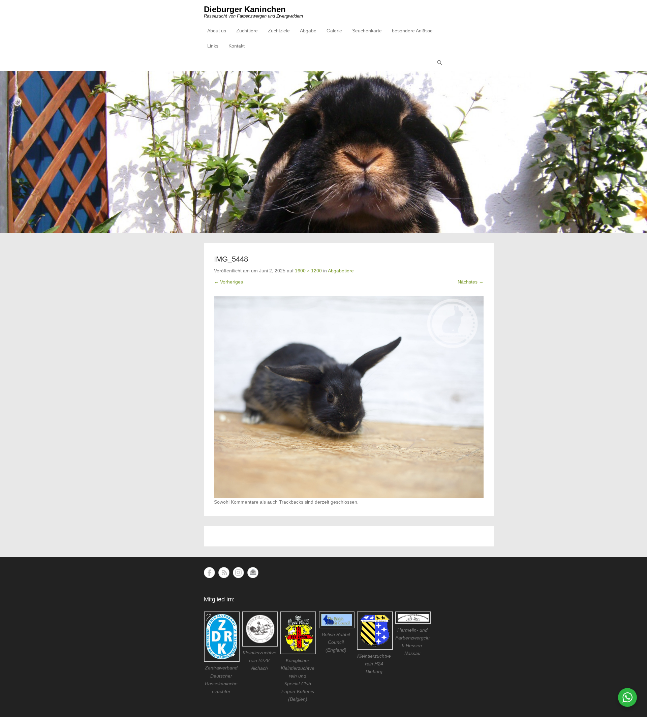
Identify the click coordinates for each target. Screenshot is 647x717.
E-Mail (252, 572)
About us (216, 30)
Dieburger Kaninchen (245, 9)
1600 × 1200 (308, 270)
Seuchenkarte (367, 30)
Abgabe (308, 30)
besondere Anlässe (412, 30)
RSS (223, 572)
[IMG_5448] (349, 397)
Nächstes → (471, 282)
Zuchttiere (247, 30)
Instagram (238, 572)
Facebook (209, 572)
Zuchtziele (279, 30)
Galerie (334, 30)
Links (212, 46)
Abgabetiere (341, 270)
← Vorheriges (228, 282)
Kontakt (236, 46)
